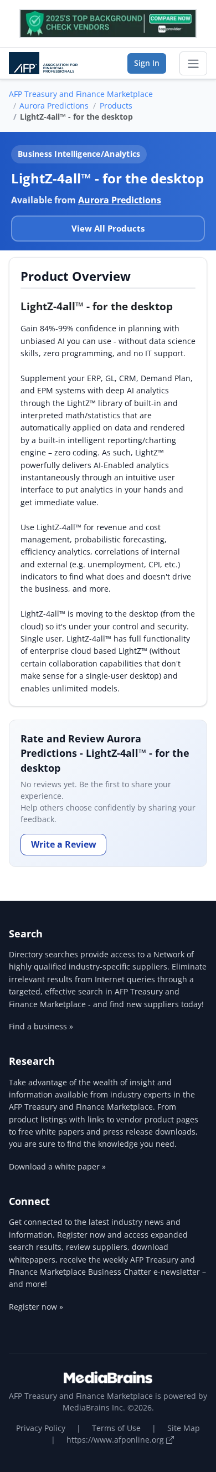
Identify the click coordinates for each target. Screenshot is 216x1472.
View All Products (108, 228)
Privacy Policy (40, 1428)
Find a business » (41, 1026)
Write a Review (63, 844)
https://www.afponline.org (116, 1439)
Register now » (36, 1306)
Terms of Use (116, 1428)
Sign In (147, 63)
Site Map (183, 1428)
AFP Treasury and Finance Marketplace (81, 94)
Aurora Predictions (54, 105)
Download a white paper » (57, 1166)
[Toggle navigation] (193, 64)
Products (116, 105)
